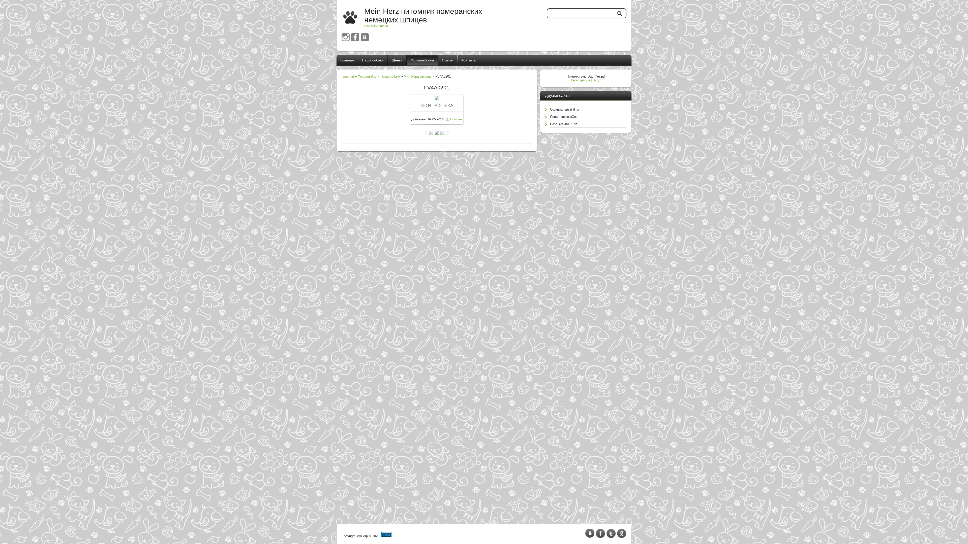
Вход (596, 80)
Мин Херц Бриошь (418, 76)
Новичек (456, 119)
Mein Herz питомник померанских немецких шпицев (423, 15)
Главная (348, 76)
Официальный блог (565, 109)
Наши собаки (390, 76)
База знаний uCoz (563, 124)
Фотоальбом (367, 76)
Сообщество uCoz (564, 117)
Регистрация (580, 80)
